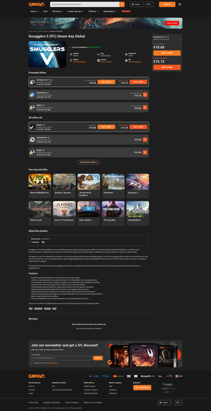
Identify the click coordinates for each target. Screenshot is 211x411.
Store (35, 31)
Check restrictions (79, 62)
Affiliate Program (89, 386)
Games (40, 31)
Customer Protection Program (62, 390)
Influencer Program (90, 390)
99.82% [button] (41, 110)
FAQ (53, 386)
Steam (45, 31)
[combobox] (84, 4)
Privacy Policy (33, 402)
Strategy (47, 309)
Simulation (38, 309)
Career (31, 393)
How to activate (106, 62)
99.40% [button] (41, 97)
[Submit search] (122, 4)
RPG (30, 309)
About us (32, 386)
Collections (113, 393)
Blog (110, 386)
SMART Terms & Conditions (93, 402)
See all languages (134, 62)
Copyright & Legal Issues (51, 402)
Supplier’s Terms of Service (44, 82)
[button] (32, 82)
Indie (54, 309)
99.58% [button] (41, 84)
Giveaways (113, 390)
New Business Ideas (91, 393)
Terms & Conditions (50, 363)
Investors (32, 390)
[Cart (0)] (179, 4)
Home (30, 31)
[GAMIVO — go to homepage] (37, 4)
